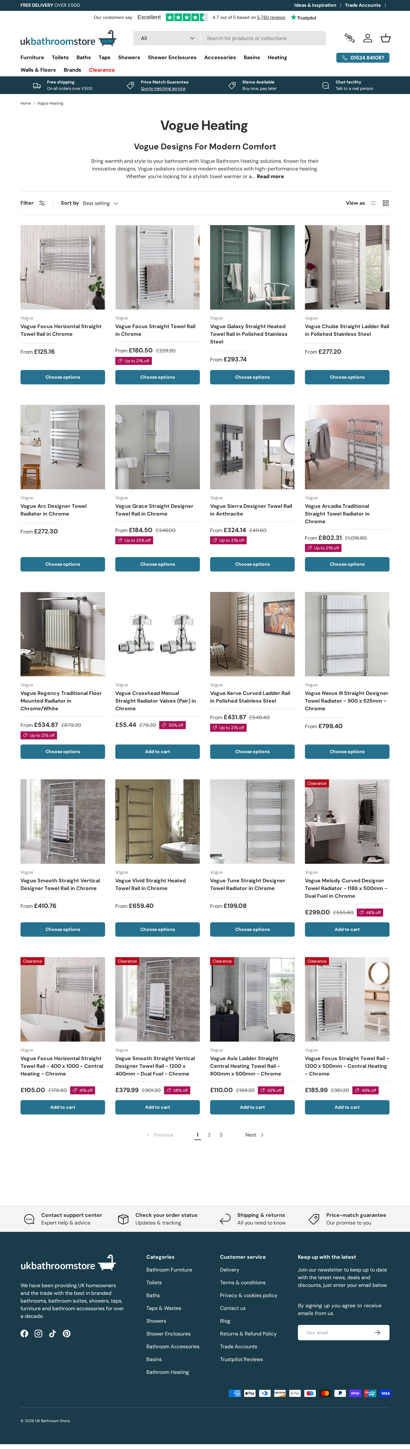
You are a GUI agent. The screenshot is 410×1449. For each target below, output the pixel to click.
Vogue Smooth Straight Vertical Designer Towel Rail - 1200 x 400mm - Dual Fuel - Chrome (155, 1066)
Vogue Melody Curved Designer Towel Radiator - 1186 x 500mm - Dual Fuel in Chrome (346, 888)
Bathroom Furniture (169, 1269)
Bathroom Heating (167, 1372)
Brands (72, 70)
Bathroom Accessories (173, 1346)
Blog (225, 1321)
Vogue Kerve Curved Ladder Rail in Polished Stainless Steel (250, 697)
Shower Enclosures (172, 57)
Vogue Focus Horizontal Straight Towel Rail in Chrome (61, 330)
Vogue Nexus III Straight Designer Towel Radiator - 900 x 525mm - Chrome (347, 701)
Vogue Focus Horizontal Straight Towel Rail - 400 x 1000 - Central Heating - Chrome (61, 1066)
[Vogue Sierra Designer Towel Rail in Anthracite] (252, 447)
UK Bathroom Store (52, 1420)
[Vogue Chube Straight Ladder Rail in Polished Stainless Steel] (347, 267)
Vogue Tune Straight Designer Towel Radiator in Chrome (247, 884)
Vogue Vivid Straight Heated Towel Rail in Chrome (150, 884)
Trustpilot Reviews (241, 1359)
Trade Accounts (363, 5)
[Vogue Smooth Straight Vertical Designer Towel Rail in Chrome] (62, 821)
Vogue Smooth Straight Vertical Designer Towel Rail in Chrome (60, 884)
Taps (105, 57)
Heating (277, 57)
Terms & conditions (243, 1282)
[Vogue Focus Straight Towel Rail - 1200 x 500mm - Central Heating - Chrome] (347, 999)
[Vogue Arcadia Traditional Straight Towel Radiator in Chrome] (347, 447)
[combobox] (229, 38)
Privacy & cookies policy (248, 1295)
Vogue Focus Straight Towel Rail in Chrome (155, 330)
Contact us (233, 1308)
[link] (159, 1135)
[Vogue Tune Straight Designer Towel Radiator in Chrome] (252, 821)
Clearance (102, 70)
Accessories (220, 57)
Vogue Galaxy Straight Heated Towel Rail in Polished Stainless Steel (249, 334)
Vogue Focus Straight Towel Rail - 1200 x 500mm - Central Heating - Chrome (347, 1066)
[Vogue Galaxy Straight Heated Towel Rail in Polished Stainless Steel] (252, 267)
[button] (386, 38)
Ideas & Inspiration (315, 5)
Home (25, 103)
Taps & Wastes (163, 1308)
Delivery (229, 1269)
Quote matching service (163, 88)
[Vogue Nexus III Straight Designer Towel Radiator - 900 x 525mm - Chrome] (347, 634)
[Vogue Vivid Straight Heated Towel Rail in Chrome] (157, 821)
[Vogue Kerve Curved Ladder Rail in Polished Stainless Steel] (252, 634)
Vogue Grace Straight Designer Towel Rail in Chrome (154, 510)
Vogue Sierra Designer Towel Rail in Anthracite (251, 510)
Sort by (70, 203)
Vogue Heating (50, 103)
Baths (84, 57)
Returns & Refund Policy (248, 1333)
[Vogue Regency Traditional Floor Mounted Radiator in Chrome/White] (62, 634)
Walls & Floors (38, 70)
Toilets (60, 57)
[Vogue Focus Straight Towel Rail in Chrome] (157, 267)
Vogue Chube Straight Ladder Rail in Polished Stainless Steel (347, 330)
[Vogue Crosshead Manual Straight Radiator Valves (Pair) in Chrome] (157, 634)
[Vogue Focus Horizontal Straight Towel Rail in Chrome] (62, 267)
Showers (129, 57)
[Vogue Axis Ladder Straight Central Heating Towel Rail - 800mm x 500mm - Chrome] (252, 999)
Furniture (32, 57)
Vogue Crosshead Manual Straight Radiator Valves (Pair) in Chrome (155, 701)
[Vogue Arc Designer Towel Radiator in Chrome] (62, 447)
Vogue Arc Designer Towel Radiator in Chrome (53, 510)
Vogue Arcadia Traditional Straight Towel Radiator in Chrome (337, 514)
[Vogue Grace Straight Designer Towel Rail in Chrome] (157, 447)
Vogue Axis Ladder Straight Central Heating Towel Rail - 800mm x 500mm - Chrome (245, 1066)
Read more (270, 176)
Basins (252, 57)
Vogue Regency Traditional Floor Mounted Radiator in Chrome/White (61, 701)
